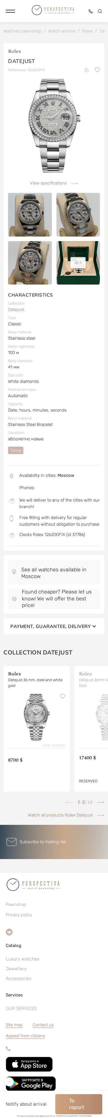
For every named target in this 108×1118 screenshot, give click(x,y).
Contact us (43, 1024)
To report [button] (76, 1104)
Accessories (18, 978)
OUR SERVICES (21, 1008)
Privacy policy (19, 914)
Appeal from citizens (25, 1035)
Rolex (14, 51)
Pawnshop (16, 904)
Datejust (16, 309)
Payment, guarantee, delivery (50, 626)
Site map (14, 1024)
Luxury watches (22, 959)
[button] (10, 11)
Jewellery (16, 968)
